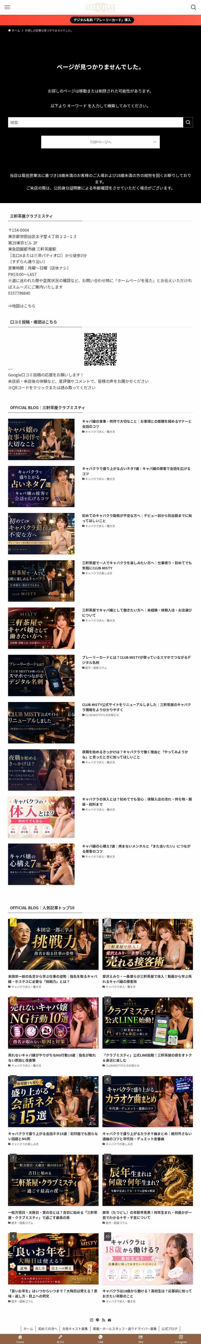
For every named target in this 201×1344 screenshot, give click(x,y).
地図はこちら (24, 306)
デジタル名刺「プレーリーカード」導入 (102, 19)
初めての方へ (47, 1328)
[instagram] (91, 1320)
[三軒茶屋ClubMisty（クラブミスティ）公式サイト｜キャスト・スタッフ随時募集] (100, 7)
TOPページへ (100, 141)
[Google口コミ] (100, 349)
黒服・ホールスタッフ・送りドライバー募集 (125, 1328)
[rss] (103, 1320)
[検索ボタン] (193, 7)
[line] (97, 1320)
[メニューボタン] (7, 7)
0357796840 (19, 293)
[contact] (109, 1320)
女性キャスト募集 (75, 1328)
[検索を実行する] (188, 122)
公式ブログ (169, 1328)
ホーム (28, 1328)
